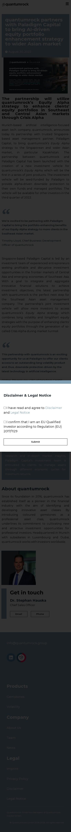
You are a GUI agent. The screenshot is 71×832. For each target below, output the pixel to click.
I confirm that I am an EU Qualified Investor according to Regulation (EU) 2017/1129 (33, 426)
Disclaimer (53, 408)
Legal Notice (20, 412)
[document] (35, 416)
